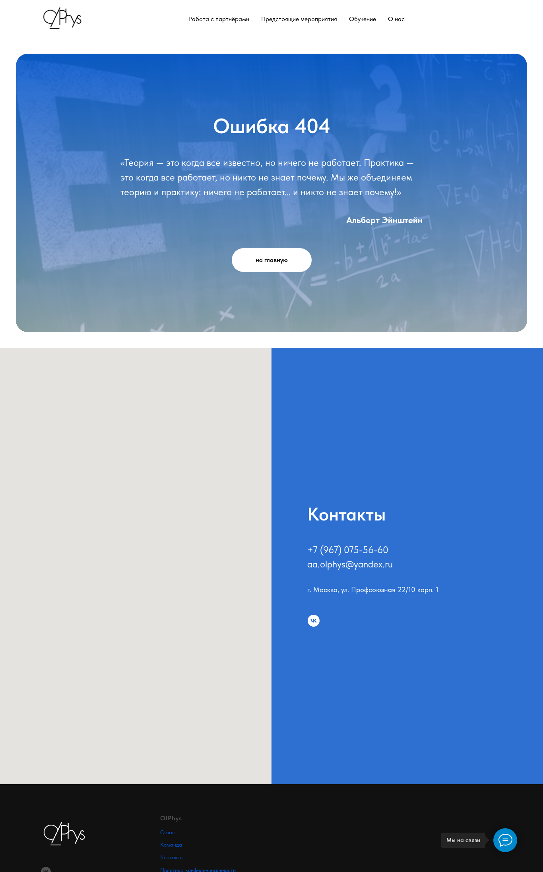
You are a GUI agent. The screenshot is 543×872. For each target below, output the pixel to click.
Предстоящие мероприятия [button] (299, 19)
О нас (167, 832)
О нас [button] (396, 19)
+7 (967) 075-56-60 (347, 549)
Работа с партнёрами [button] (219, 19)
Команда (171, 844)
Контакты (172, 857)
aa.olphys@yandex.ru (350, 564)
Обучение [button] (362, 19)
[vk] (314, 621)
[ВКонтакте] (497, 18)
